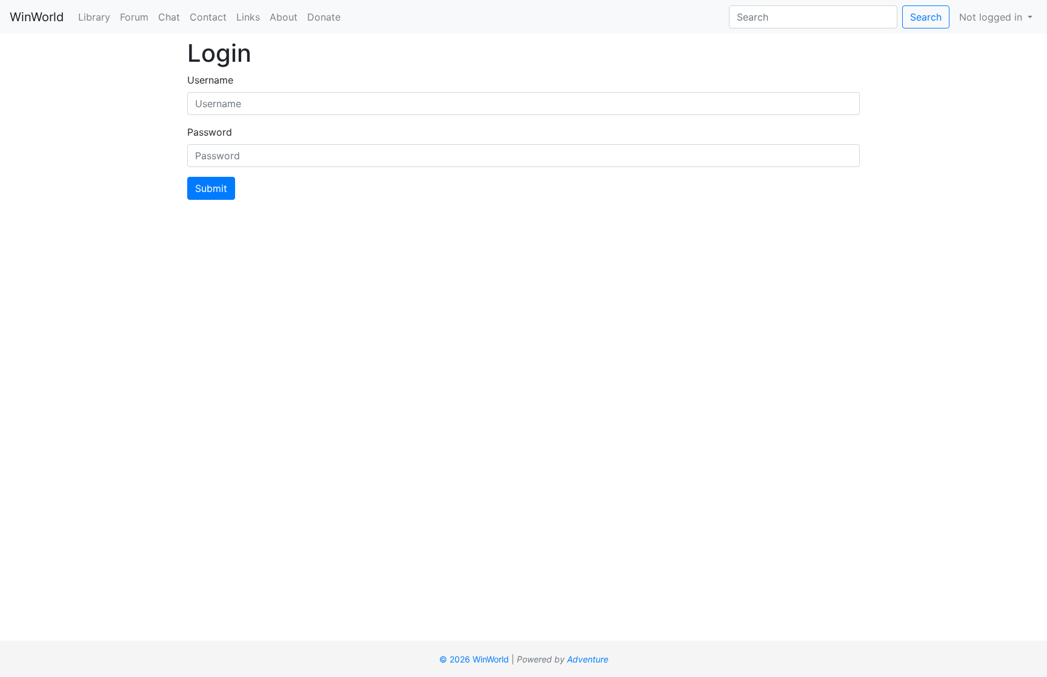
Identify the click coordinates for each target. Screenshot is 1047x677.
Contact (208, 17)
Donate (324, 17)
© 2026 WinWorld (474, 659)
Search (926, 17)
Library (94, 17)
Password (209, 132)
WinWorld (37, 17)
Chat (169, 17)
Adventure (587, 659)
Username (210, 80)
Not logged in (992, 17)
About (283, 17)
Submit (211, 188)
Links (248, 17)
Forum (134, 17)
